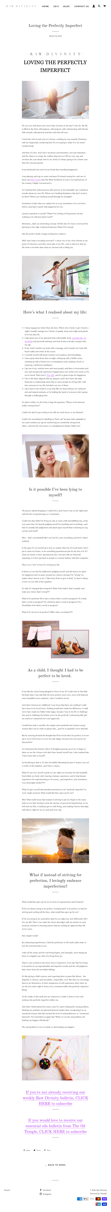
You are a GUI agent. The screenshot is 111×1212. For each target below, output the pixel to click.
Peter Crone (35, 180)
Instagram (46, 1194)
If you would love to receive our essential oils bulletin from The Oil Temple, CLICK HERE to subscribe (55, 1126)
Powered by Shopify (98, 1193)
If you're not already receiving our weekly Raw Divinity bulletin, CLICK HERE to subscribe (55, 1098)
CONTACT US (81, 6)
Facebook (46, 1190)
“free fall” (50, 375)
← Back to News (55, 1165)
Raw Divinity (102, 1190)
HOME (45, 6)
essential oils (77, 338)
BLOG (66, 6)
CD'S (56, 6)
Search (7, 1190)
